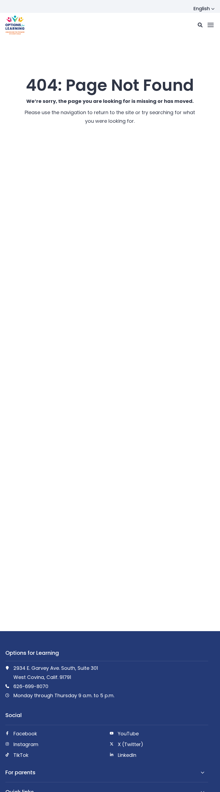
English (201, 8)
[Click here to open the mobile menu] (211, 25)
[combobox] (204, 8)
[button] (200, 25)
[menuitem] (54, 735)
